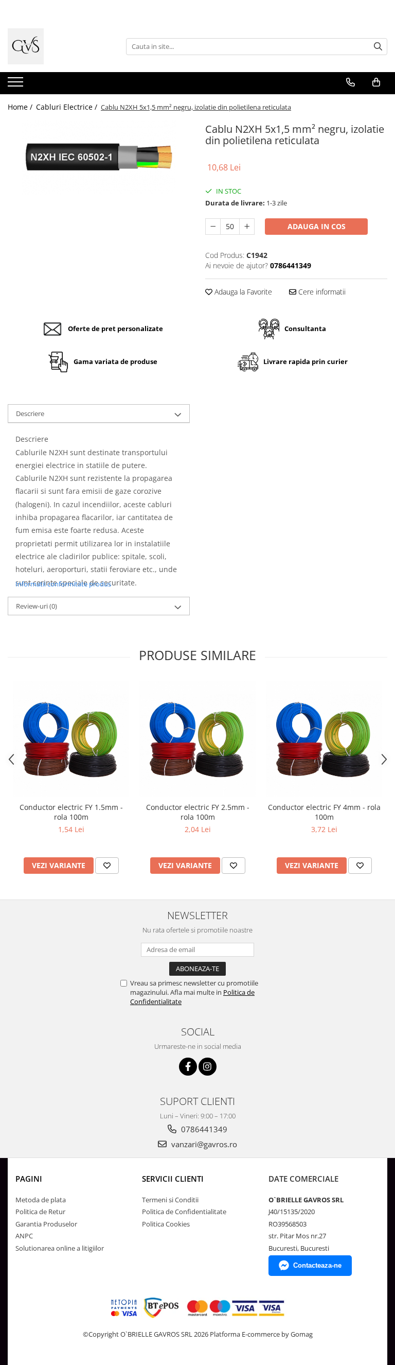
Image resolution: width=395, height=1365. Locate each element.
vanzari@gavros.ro (203, 1144)
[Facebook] (188, 1067)
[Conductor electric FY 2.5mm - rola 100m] (197, 739)
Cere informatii (321, 292)
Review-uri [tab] (36, 606)
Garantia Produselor (46, 1224)
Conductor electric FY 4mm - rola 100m (324, 812)
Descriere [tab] (30, 413)
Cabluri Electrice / (67, 107)
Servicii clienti (173, 1178)
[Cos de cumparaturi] (376, 82)
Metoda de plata (40, 1199)
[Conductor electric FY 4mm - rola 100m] (324, 739)
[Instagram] (208, 1067)
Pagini (28, 1178)
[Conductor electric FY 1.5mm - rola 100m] (71, 739)
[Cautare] (378, 46)
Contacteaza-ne (317, 1265)
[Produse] (17, 85)
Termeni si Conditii (170, 1199)
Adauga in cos (317, 226)
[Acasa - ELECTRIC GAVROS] (59, 46)
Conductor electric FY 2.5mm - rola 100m (197, 812)
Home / (21, 107)
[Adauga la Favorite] (107, 865)
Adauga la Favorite (242, 292)
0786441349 (203, 1129)
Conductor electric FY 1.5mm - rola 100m (71, 812)
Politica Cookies (166, 1224)
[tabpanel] (99, 157)
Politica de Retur (40, 1211)
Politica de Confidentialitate (184, 1211)
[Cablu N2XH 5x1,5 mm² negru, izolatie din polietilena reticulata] (99, 157)
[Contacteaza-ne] (350, 82)
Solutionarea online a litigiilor (59, 1248)
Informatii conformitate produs (63, 584)
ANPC (24, 1235)
